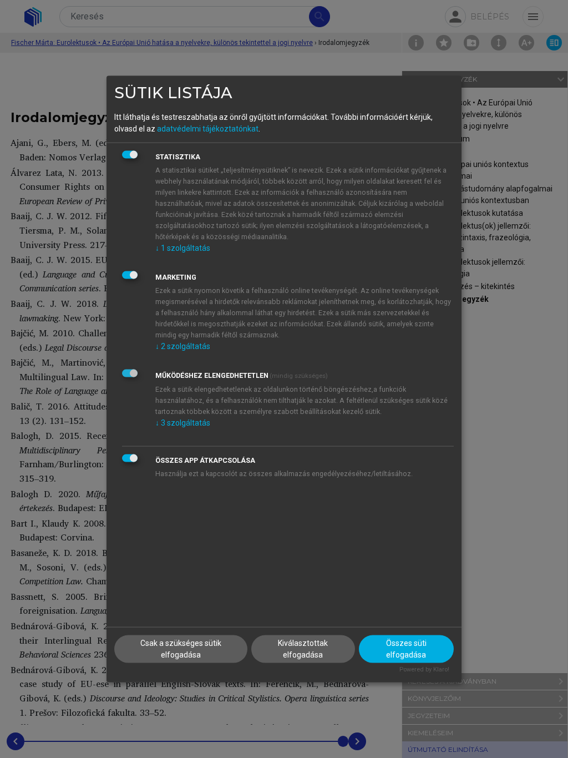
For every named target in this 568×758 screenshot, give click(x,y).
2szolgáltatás (182, 345)
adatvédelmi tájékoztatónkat (207, 128)
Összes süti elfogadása (406, 649)
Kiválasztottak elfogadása (303, 649)
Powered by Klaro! (424, 669)
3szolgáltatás (182, 422)
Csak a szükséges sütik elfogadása (180, 649)
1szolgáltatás (182, 247)
